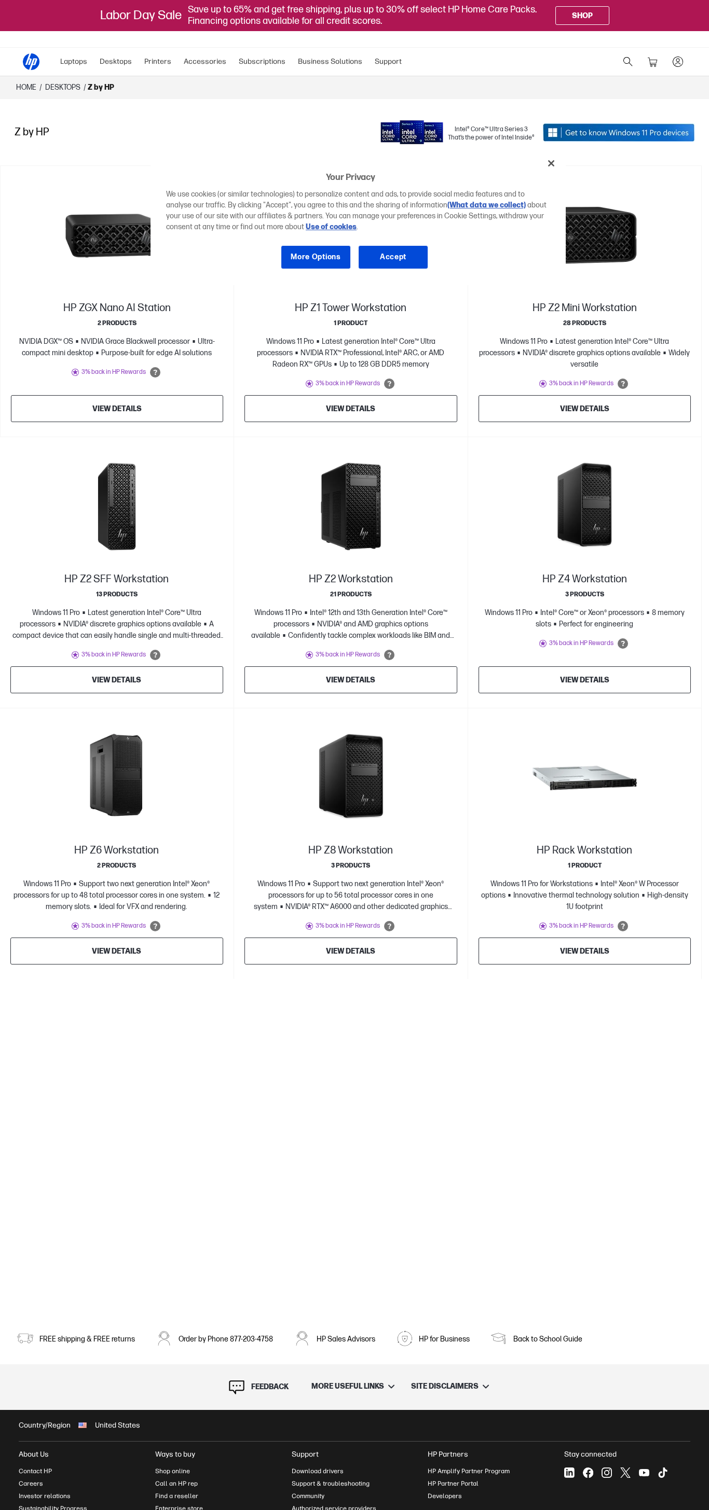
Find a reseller (176, 1496)
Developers (445, 1496)
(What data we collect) (486, 205)
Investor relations (45, 1496)
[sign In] (677, 61)
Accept (393, 257)
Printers (157, 61)
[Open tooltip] (155, 372)
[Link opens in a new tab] (618, 132)
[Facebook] (588, 1472)
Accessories (205, 61)
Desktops (116, 61)
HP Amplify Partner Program (469, 1471)
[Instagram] (607, 1472)
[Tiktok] (663, 1472)
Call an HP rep (176, 1483)
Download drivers (318, 1471)
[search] (628, 61)
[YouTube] (644, 1472)
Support (388, 61)
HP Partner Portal (453, 1483)
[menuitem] (73, 61)
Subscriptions (262, 61)
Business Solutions (330, 61)
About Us (34, 1454)
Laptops (73, 61)
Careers (31, 1483)
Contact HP (35, 1471)
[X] (625, 1472)
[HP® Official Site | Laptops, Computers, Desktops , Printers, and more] (31, 61)
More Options (315, 257)
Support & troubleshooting (331, 1483)
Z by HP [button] (101, 87)
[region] (358, 218)
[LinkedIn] (569, 1472)
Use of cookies (331, 227)
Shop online (172, 1471)
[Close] (551, 163)
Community (308, 1496)
